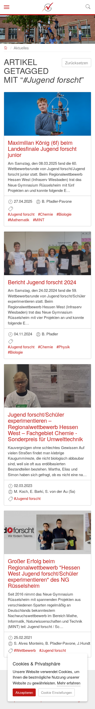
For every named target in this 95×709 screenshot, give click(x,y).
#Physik (63, 346)
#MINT (38, 219)
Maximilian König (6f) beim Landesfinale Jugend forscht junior (42, 148)
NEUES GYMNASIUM (6, 47)
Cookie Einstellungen (56, 692)
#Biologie (63, 214)
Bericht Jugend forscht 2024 (42, 282)
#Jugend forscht (21, 214)
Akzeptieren (24, 692)
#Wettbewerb (25, 650)
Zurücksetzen (76, 62)
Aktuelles (21, 47)
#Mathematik (18, 219)
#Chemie (45, 214)
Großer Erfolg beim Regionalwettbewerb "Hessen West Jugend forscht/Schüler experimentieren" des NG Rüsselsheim (44, 573)
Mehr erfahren (68, 682)
